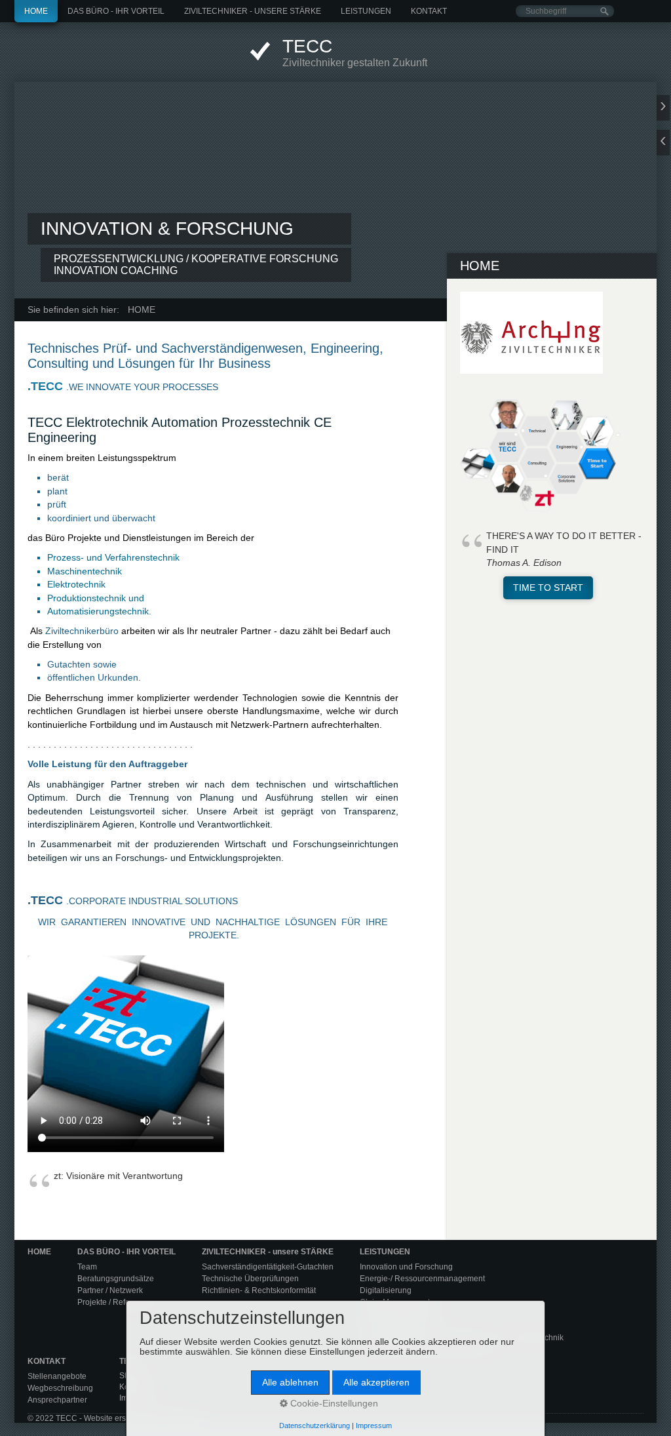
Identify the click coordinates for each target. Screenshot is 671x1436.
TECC (307, 46)
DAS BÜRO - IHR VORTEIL (115, 11)
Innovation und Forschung (406, 1266)
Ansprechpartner (57, 1400)
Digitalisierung (386, 1290)
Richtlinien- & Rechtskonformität (259, 1290)
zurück (663, 142)
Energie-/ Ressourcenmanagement (422, 1278)
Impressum (374, 1425)
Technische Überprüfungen (250, 1278)
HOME (36, 11)
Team (87, 1266)
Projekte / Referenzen (116, 1302)
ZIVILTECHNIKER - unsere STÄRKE (252, 11)
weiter (663, 108)
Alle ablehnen (290, 1382)
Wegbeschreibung (60, 1388)
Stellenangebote (57, 1376)
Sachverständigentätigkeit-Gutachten (268, 1266)
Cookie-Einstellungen (333, 1403)
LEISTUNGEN (366, 11)
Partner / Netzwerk (110, 1290)
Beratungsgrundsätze (115, 1278)
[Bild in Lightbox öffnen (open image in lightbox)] (531, 333)
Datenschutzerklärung (314, 1425)
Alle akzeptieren (376, 1382)
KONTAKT (429, 11)
